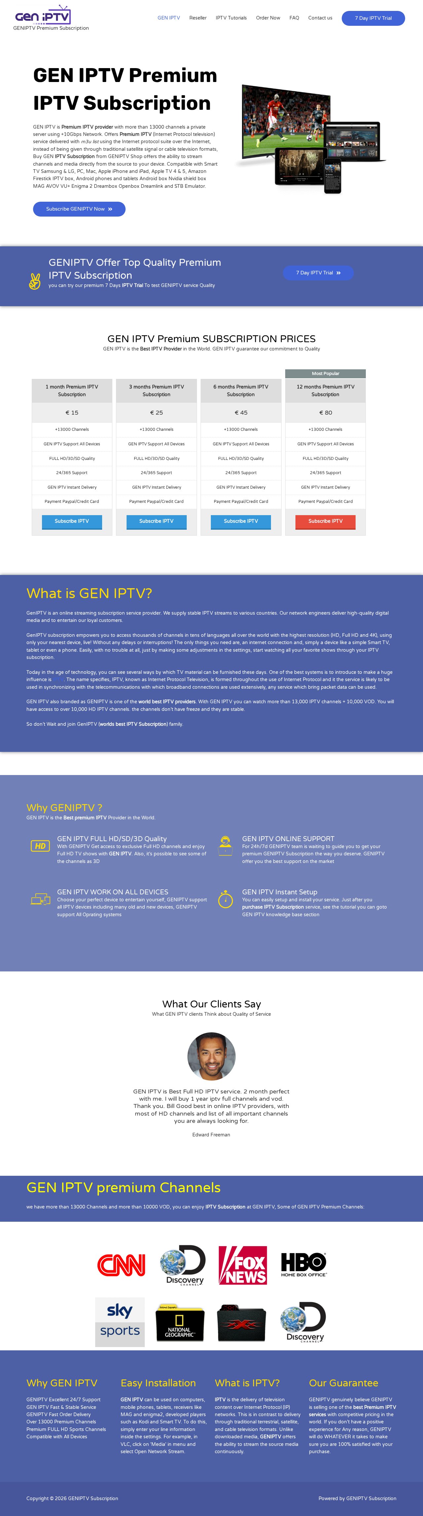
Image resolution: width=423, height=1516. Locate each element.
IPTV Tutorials (231, 18)
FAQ (294, 18)
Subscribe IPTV (72, 521)
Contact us (320, 18)
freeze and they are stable (215, 709)
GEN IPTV (169, 18)
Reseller (198, 18)
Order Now (268, 18)
